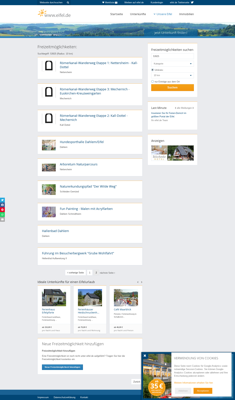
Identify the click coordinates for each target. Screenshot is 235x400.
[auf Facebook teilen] (2, 204)
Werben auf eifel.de (134, 2)
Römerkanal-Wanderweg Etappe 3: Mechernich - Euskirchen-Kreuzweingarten (95, 91)
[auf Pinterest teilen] (2, 209)
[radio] (172, 70)
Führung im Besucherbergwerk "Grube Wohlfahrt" (78, 253)
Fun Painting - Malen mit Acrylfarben (86, 209)
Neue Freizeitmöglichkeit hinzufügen (62, 367)
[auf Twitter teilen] (2, 200)
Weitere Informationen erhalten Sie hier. (193, 382)
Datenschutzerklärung (64, 397)
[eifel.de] (54, 12)
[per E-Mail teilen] (2, 219)
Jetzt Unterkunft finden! (170, 33)
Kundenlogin (157, 2)
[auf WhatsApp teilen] (2, 214)
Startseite (116, 14)
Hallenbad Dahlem (55, 231)
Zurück (136, 381)
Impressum (43, 397)
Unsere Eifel (164, 14)
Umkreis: (159, 70)
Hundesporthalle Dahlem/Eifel (82, 142)
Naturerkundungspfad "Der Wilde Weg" (88, 186)
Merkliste (111, 2)
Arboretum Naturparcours (79, 164)
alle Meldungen (184, 108)
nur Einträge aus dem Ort (167, 81)
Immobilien (186, 14)
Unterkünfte (138, 14)
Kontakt (84, 397)
